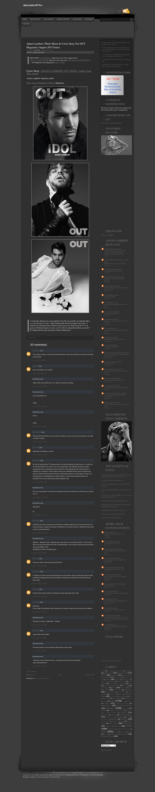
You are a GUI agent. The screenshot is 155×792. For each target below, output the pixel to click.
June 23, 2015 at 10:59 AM (40, 497)
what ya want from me (118, 734)
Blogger (100, 775)
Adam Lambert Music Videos (113, 575)
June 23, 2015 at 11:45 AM (40, 533)
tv (106, 726)
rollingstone (104, 715)
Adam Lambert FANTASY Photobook (115, 584)
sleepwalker (119, 717)
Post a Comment (31, 671)
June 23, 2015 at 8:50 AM (40, 386)
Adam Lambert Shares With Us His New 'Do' (114, 510)
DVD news (121, 681)
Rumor (114, 715)
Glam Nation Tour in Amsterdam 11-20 (112, 480)
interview (128, 690)
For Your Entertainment (111, 685)
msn (131, 696)
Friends (125, 685)
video (103, 731)
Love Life (113, 694)
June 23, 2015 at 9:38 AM (40, 406)
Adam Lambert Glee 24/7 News (113, 362)
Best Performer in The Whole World (114, 339)
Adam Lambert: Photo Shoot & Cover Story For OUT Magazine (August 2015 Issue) (55, 45)
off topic (129, 701)
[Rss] (126, 7)
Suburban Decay (105, 719)
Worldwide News (107, 736)
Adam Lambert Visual (111, 302)
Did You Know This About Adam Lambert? (117, 352)
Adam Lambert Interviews (112, 541)
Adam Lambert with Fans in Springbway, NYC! (115, 551)
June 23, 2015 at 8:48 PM (39, 638)
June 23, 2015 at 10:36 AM (40, 454)
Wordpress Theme (72, 775)
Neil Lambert (117, 698)
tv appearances (114, 726)
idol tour (123, 688)
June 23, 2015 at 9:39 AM (40, 426)
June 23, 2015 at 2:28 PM (39, 583)
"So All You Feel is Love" (112, 347)
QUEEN (103, 710)
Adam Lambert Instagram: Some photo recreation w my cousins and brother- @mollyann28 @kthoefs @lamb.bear (115, 252)
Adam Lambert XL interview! (113, 543)
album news (108, 673)
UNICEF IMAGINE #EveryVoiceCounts (119, 729)
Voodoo (123, 732)
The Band (114, 719)
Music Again (106, 698)
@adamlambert (46, 58)
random (123, 712)
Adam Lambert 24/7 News (32, 5)
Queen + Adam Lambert (117, 710)
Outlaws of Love (122, 703)
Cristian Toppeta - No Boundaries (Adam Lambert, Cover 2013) (115, 601)
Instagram (117, 690)
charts (108, 679)
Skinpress (84, 775)
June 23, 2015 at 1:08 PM (39, 553)
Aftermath (129, 671)
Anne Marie (36, 351)
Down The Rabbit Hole (108, 681)
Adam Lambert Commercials (113, 615)
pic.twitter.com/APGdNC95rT (79, 60)
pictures (110, 708)
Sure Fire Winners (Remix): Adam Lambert (116, 593)
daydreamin (36, 630)
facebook (111, 683)
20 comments (32, 337)
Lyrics (120, 694)
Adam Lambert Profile (111, 608)
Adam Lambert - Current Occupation (115, 610)
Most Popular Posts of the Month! (112, 661)
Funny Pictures (54, 777)
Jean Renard (36, 460)
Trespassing (127, 723)
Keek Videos (121, 692)
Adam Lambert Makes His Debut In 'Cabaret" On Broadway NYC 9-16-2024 (115, 43)
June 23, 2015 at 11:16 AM (40, 515)
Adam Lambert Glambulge (112, 312)
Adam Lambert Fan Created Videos (114, 567)
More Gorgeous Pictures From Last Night (113, 514)
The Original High (105, 721)
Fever (130, 683)
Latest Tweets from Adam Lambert (111, 517)
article (103, 675)
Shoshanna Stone (110, 717)
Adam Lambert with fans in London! (115, 569)
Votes (130, 732)
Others (107, 703)
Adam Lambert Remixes (111, 591)
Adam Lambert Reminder (112, 319)
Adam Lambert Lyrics (111, 625)
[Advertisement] (62, 12)
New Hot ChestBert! (110, 297)
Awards (114, 675)
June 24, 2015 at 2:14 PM (39, 666)
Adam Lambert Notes (111, 328)
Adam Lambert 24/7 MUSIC (113, 558)
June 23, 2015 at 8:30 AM (40, 360)
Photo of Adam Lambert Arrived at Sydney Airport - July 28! (116, 288)
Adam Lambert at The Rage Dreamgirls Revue (114, 501)
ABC (109, 671)
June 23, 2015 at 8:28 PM (39, 625)
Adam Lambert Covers (111, 599)
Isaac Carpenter (110, 692)
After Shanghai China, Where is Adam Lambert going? (114, 396)
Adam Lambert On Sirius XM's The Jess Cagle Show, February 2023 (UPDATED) (115, 65)
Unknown (35, 366)
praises (125, 708)
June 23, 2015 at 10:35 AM (40, 441)
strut (128, 717)
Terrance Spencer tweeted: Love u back (115, 263)
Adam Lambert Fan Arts (111, 532)
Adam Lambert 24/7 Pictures (113, 286)
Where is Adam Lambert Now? (113, 269)
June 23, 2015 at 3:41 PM (39, 596)
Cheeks (118, 679)
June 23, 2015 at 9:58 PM (39, 651)
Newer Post (31, 675)
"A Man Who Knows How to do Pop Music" (117, 387)
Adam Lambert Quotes (111, 345)
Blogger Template (29, 777)
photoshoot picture (125, 705)
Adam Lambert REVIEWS (112, 386)
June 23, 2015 (60, 62)
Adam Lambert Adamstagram (113, 249)
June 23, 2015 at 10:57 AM (40, 482)
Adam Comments (118, 671)
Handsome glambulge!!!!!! (112, 313)
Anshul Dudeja (43, 777)
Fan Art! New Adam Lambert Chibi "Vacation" (114, 535)
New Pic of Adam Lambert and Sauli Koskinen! (114, 279)
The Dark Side (36, 432)
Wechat (106, 734)
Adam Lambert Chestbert (112, 295)
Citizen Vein (126, 679)
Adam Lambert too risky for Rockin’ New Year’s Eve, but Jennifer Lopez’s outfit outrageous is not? (116, 476)
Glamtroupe (104, 688)
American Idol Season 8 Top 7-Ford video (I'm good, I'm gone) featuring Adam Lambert (116, 618)
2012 (102, 671)
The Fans (124, 719)
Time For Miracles (118, 721)
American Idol (122, 673)
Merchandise (113, 696)
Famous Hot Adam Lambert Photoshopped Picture (116, 331)
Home (60, 675)
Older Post (89, 675)
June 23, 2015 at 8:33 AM (40, 373)
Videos (116, 732)
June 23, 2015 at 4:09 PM (39, 612)
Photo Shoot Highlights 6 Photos (40, 82)
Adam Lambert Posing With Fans (114, 549)
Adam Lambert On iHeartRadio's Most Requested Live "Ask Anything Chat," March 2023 (116, 55)
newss (123, 701)
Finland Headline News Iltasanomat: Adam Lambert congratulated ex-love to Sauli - (115, 505)
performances (106, 705)
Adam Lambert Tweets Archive (113, 369)
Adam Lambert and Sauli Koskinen (114, 277)
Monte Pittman (123, 696)
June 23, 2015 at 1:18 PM (39, 566)
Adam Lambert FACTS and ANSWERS (116, 393)
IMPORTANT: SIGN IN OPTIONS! (111, 123)
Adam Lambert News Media (113, 378)
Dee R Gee (35, 447)
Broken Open (117, 677)
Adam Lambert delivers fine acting (114, 380)
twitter (129, 725)
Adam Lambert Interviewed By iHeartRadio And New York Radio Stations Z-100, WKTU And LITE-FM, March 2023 (116, 49)
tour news (113, 723)
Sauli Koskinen (126, 715)
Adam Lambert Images (111, 337)
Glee (114, 687)
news (112, 700)
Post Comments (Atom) (42, 678)
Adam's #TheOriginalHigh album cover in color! (115, 305)
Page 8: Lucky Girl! (110, 586)
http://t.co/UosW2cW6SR (39, 60)
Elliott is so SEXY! (110, 363)
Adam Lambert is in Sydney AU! (113, 271)
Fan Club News (120, 683)
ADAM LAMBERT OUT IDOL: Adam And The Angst (58, 72)
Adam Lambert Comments (112, 402)
